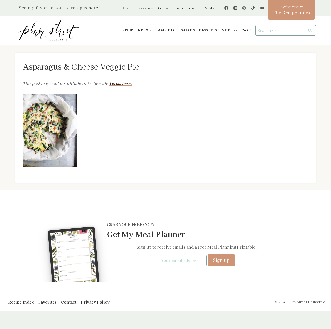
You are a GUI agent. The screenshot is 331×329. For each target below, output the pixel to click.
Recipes (145, 7)
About (193, 7)
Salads (188, 30)
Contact (210, 7)
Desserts (208, 30)
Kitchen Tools (170, 7)
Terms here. (120, 83)
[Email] (262, 8)
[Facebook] (226, 8)
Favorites (47, 302)
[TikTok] (253, 8)
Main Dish (167, 30)
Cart (246, 30)
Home (128, 7)
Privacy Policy (95, 302)
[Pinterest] (244, 8)
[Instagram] (235, 8)
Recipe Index (21, 302)
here (93, 7)
